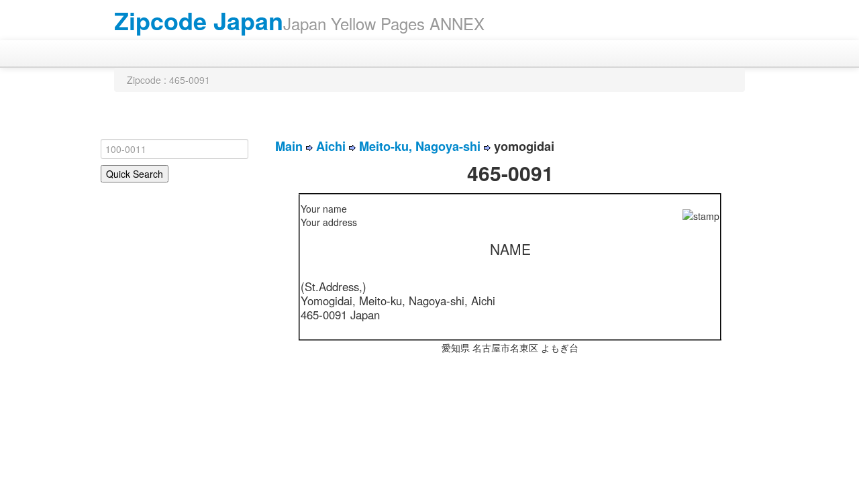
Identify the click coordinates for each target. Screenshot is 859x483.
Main (289, 146)
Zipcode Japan (198, 20)
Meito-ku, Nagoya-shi (420, 146)
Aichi (331, 146)
